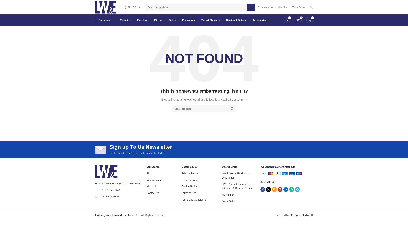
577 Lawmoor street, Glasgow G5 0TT (120, 183)
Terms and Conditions (193, 199)
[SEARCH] (251, 7)
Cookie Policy (189, 186)
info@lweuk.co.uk (109, 196)
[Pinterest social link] (280, 189)
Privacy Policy (189, 173)
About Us (151, 186)
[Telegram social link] (297, 189)
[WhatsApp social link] (291, 189)
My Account (228, 194)
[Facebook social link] (262, 189)
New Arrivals (153, 180)
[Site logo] (105, 7)
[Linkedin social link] (285, 189)
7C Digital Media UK (301, 215)
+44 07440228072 (109, 190)
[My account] (311, 7)
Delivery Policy (190, 180)
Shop (149, 173)
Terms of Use (188, 193)
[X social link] (268, 189)
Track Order (228, 201)
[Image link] (106, 171)
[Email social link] (274, 189)
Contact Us (152, 193)
